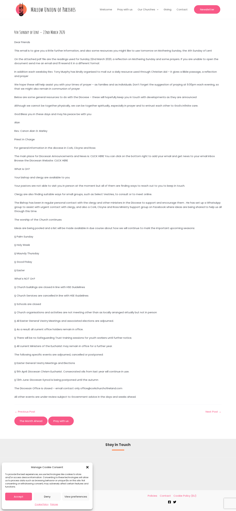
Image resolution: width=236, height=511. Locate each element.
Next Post (213, 411)
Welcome (106, 9)
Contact (182, 9)
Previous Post (25, 411)
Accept (18, 496)
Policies (54, 504)
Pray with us (125, 9)
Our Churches (146, 9)
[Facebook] (169, 502)
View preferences (75, 496)
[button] (87, 467)
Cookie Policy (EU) (184, 496)
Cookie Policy (42, 504)
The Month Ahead (31, 421)
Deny (47, 496)
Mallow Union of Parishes (53, 9)
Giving (167, 9)
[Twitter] (174, 502)
